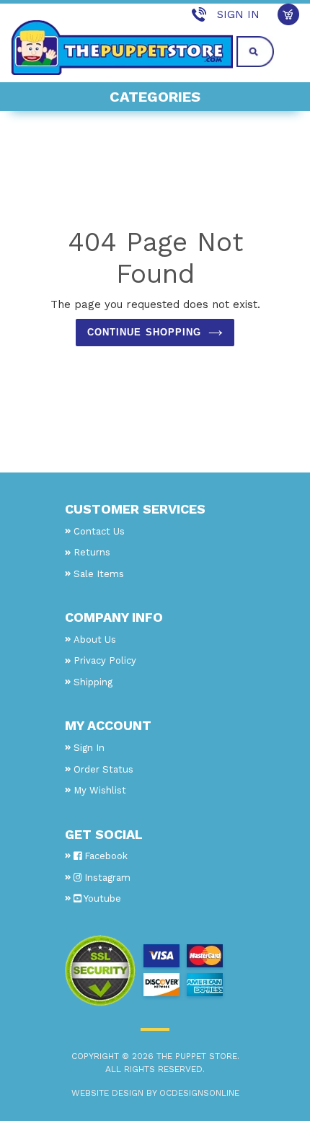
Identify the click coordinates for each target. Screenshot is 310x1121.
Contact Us (99, 531)
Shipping (93, 682)
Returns (92, 552)
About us (95, 639)
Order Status (103, 769)
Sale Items (99, 573)
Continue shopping (144, 332)
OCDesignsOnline (199, 1093)
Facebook (104, 855)
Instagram (105, 877)
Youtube (101, 898)
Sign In (238, 14)
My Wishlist (100, 790)
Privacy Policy (105, 660)
